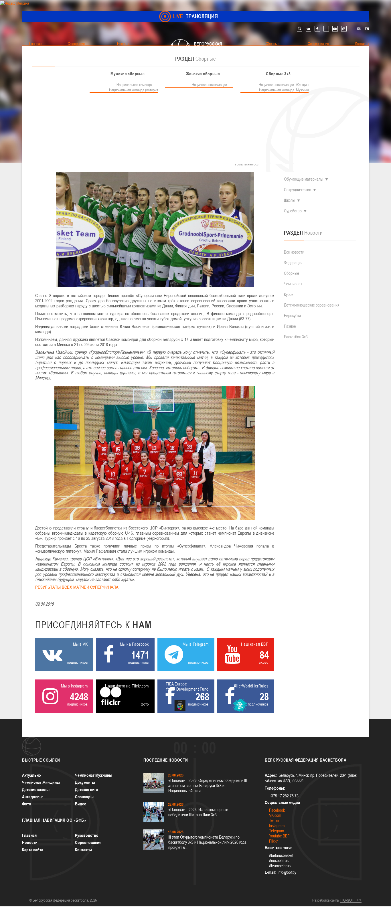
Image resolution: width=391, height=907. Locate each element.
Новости (29, 842)
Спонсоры (84, 796)
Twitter (274, 820)
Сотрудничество (297, 189)
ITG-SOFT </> (351, 900)
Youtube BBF (279, 835)
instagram (344, 28)
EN (367, 29)
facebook (317, 28)
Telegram (276, 830)
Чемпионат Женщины (41, 782)
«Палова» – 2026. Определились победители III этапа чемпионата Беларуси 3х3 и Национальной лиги (207, 785)
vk (308, 28)
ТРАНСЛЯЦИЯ (195, 16)
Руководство (86, 835)
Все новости (294, 252)
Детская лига (86, 789)
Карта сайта (32, 849)
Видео (80, 803)
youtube (335, 28)
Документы (85, 782)
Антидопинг (32, 796)
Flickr (273, 841)
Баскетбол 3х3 (296, 336)
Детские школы (36, 789)
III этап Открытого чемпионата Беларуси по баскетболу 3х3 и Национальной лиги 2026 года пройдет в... (207, 842)
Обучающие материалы (303, 179)
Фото (26, 803)
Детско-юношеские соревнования (311, 305)
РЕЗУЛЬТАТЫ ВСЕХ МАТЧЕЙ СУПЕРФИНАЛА (77, 587)
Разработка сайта (325, 900)
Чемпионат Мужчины (93, 775)
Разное (290, 326)
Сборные (291, 273)
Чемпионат (293, 283)
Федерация (293, 262)
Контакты (83, 849)
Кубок (288, 294)
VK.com (275, 815)
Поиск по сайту (299, 28)
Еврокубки (292, 315)
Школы (289, 200)
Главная (29, 835)
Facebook (277, 810)
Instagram (277, 825)
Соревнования (88, 842)
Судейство (293, 210)
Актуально (31, 775)
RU (359, 29)
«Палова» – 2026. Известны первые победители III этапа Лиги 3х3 (198, 812)
